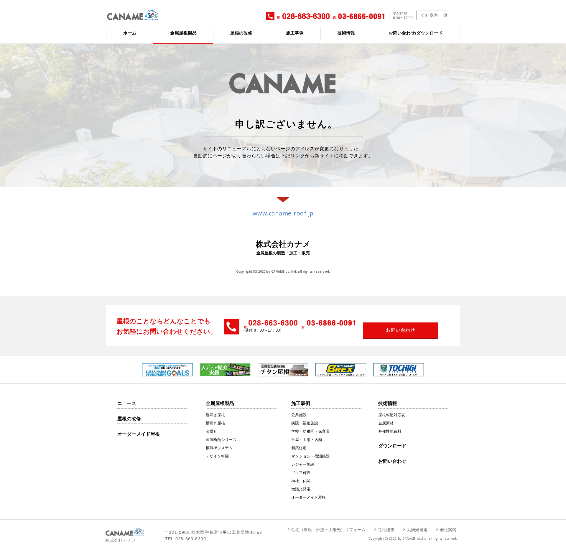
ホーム (129, 32)
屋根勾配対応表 (391, 415)
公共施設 (299, 415)
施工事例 (295, 32)
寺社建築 (386, 529)
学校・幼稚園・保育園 (310, 431)
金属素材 (386, 423)
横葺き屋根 (215, 423)
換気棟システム (219, 448)
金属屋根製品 (183, 32)
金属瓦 (211, 431)
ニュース (126, 403)
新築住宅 (299, 448)
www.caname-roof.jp (283, 213)
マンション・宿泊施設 (310, 456)
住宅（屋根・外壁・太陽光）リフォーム (328, 529)
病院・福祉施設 (304, 423)
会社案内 (429, 15)
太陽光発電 (300, 489)
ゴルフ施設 (300, 472)
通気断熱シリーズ (221, 439)
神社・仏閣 (300, 481)
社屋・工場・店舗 (306, 439)
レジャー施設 (302, 464)
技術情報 (346, 32)
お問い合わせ (392, 461)
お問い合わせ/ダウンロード (416, 32)
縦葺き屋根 (215, 415)
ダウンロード (392, 445)
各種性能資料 (389, 431)
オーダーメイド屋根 (138, 434)
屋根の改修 (241, 32)
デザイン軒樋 (217, 456)
